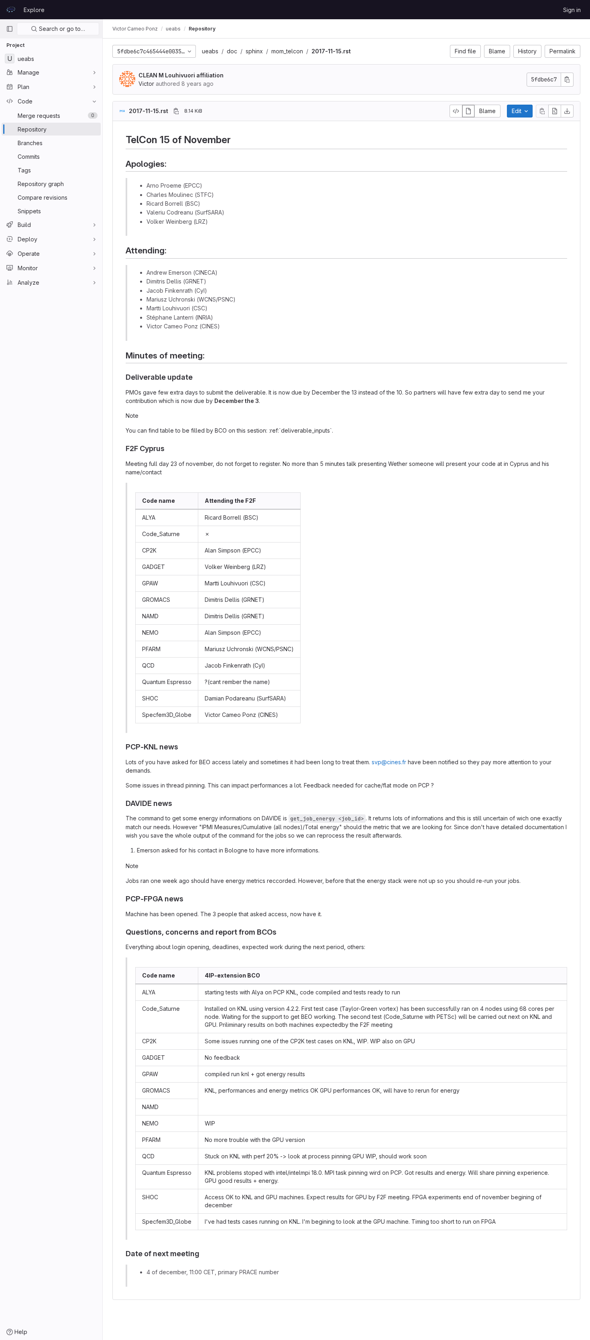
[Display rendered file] (468, 111)
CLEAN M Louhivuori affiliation (181, 75)
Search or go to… (61, 28)
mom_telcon (287, 51)
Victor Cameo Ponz (135, 29)
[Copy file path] (176, 111)
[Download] (567, 111)
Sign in (572, 9)
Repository (202, 29)
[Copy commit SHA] (567, 80)
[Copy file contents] (542, 111)
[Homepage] (10, 9)
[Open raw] (554, 111)
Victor (146, 83)
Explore (34, 9)
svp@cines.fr (389, 762)
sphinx (254, 51)
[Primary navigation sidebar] (9, 28)
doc (232, 51)
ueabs (210, 51)
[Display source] (456, 111)
